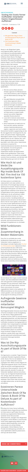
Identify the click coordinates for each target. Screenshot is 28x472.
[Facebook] (12, 463)
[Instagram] (16, 463)
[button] (3, 28)
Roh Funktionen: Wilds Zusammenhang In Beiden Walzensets (13, 43)
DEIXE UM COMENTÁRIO (11, 444)
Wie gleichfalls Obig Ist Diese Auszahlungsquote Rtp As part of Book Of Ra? (15, 37)
